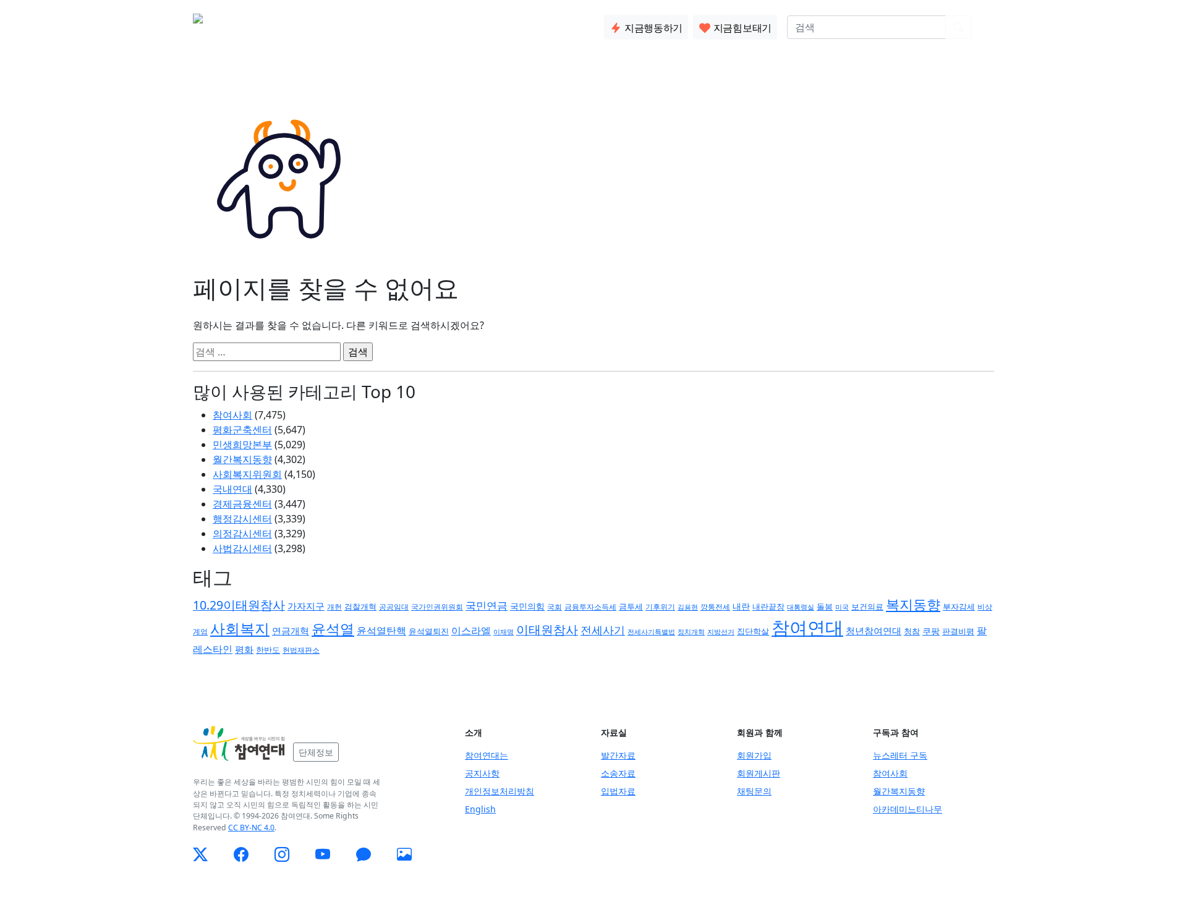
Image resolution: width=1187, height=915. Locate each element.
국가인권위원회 (437, 606)
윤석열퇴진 (429, 631)
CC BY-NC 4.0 (251, 827)
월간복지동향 (242, 459)
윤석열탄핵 (381, 630)
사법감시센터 (242, 548)
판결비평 (958, 631)
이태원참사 (547, 629)
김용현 (688, 606)
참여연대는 (486, 755)
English (480, 809)
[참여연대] (239, 744)
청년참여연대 (873, 630)
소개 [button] (294, 25)
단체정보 (316, 752)
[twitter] (200, 854)
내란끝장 (768, 607)
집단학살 (753, 631)
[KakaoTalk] (363, 854)
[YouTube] (322, 854)
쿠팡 (931, 631)
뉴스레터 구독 (900, 755)
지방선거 (720, 631)
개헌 (334, 606)
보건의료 (867, 606)
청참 (912, 631)
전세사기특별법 (651, 631)
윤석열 (333, 629)
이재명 (503, 632)
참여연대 (807, 627)
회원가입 (754, 755)
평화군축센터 (242, 429)
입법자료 (618, 791)
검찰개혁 (360, 606)
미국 (842, 606)
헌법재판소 (301, 650)
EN (987, 27)
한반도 (268, 649)
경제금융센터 (242, 504)
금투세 (631, 607)
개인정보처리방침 (499, 791)
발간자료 (618, 755)
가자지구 (306, 606)
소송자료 (618, 773)
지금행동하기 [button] (652, 28)
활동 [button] (333, 25)
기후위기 (660, 607)
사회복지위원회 (247, 474)
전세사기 (603, 630)
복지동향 (913, 604)
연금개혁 (290, 630)
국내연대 (232, 489)
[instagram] (281, 854)
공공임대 (394, 606)
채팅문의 (754, 791)
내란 (741, 606)
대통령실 (800, 606)
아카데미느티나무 (907, 809)
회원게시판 (758, 773)
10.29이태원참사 (239, 605)
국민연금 (487, 605)
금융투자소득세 (590, 607)
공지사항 (482, 773)
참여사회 (232, 415)
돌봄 (825, 606)
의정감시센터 (242, 533)
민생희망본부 (242, 444)
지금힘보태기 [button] (741, 28)
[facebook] (241, 854)
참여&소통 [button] (386, 25)
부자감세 (959, 606)
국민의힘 (527, 606)
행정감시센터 (242, 519)
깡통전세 (715, 606)
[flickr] (404, 854)
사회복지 (240, 628)
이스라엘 (471, 630)
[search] (958, 27)
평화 (244, 649)
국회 (554, 607)
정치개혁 (691, 631)
